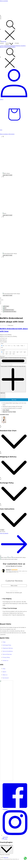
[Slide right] (0, 301)
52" (4, 352)
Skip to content (4, 1)
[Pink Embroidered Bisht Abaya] (3, 423)
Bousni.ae (6, 857)
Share (2, 529)
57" (21, 352)
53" (7, 352)
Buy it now (14, 399)
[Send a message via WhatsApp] (25, 858)
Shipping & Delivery (8, 648)
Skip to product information (7, 134)
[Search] (14, 30)
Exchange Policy (7, 645)
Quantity (2, 356)
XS (3, 345)
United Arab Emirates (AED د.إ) (6, 845)
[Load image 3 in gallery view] (8, 310)
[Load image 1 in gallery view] (6, 306)
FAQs (4, 642)
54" (11, 352)
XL (15, 345)
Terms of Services (7, 654)
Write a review (14, 585)
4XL (2, 347)
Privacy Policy (6, 657)
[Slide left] (0, 298)
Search (4, 671)
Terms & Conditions (8, 651)
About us (5, 674)
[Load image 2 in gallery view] (5, 308)
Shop (4, 668)
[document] (14, 558)
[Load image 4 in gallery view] (9, 311)
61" (10, 353)
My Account (6, 677)
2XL (18, 345)
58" (25, 352)
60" (7, 353)
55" (14, 352)
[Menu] (0, 17)
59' (3, 353)
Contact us (5, 660)
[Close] (0, 555)
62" (14, 353)
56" (18, 352)
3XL (22, 345)
